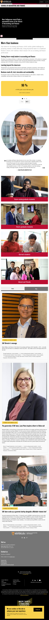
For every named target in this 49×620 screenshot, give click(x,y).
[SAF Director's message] (24, 315)
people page (12, 556)
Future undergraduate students (29, 354)
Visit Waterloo (4, 563)
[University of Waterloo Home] (6, 2)
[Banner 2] (24, 39)
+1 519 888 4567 (25, 574)
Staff (20, 356)
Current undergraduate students (27, 353)
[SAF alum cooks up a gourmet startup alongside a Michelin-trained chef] (24, 481)
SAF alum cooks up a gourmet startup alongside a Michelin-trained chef (24, 512)
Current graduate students (8, 354)
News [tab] (13, 288)
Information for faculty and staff (7, 564)
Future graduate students (10, 356)
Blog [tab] (36, 289)
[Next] (27, 101)
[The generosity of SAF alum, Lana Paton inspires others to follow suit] (24, 391)
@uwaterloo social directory (36, 582)
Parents (26, 356)
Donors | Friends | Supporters (35, 356)
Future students (17, 354)
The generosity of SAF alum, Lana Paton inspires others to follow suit (23, 426)
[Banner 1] (8, 39)
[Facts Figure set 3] (26, 98)
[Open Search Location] (47, 2)
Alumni (23, 356)
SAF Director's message (9, 343)
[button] (43, 2)
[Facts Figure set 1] (22, 98)
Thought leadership (7, 353)
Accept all (38, 609)
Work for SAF (4, 561)
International (10, 357)
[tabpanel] (24, 410)
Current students (15, 353)
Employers (5, 357)
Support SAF (3, 560)
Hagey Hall (3, 546)
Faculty (17, 356)
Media (15, 357)
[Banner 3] (41, 39)
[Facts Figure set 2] (24, 98)
